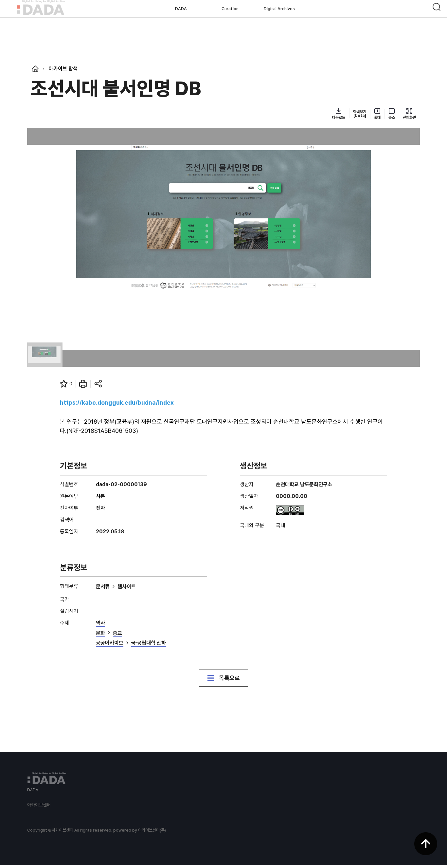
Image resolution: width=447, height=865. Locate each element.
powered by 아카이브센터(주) (139, 830)
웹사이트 (126, 587)
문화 (100, 633)
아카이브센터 (39, 804)
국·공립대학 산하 (148, 643)
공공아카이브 (109, 643)
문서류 (103, 587)
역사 (100, 623)
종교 (117, 633)
